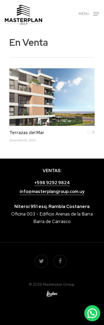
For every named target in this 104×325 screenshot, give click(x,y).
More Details (53, 93)
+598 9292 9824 (52, 183)
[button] (92, 313)
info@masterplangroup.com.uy (52, 191)
